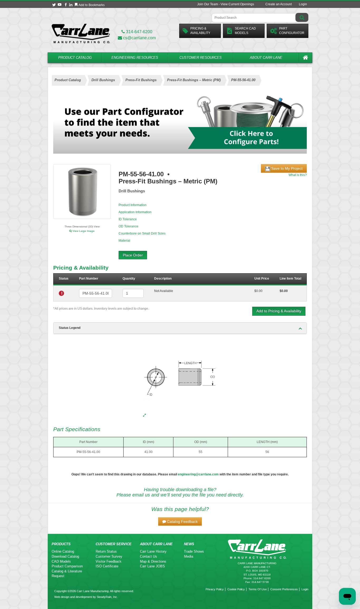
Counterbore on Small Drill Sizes (142, 233)
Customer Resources (200, 58)
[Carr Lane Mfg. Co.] (81, 33)
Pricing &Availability (200, 31)
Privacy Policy (215, 589)
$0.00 (258, 291)
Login (303, 4)
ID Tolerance (128, 219)
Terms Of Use (258, 589)
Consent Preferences (284, 589)
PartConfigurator (291, 31)
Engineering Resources (134, 58)
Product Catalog (75, 58)
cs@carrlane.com (139, 38)
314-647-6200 (138, 32)
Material (124, 240)
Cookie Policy (236, 589)
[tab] (180, 328)
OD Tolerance (128, 226)
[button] (180, 521)
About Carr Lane (266, 58)
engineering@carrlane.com (198, 474)
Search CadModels (245, 31)
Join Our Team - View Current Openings (225, 4)
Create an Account (278, 4)
